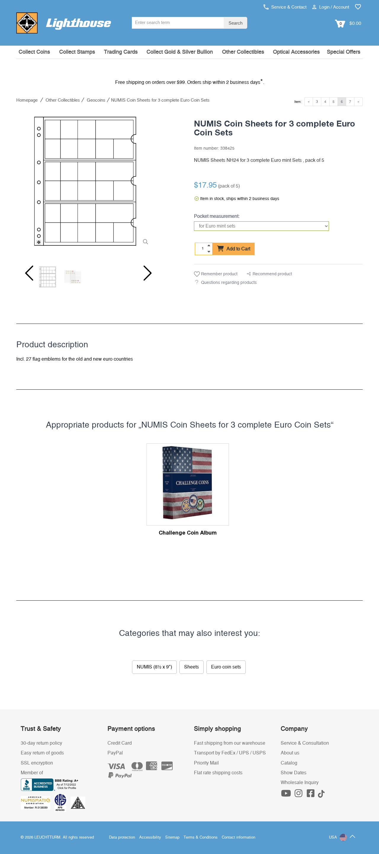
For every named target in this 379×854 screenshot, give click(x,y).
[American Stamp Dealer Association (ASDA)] (77, 802)
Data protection (122, 837)
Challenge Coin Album (188, 532)
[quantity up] (208, 245)
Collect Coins (34, 52)
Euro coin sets (226, 667)
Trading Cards (121, 52)
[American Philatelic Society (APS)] (62, 802)
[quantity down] (208, 251)
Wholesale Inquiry (300, 782)
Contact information (238, 837)
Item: (297, 101)
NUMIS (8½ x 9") (154, 667)
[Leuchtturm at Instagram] (299, 795)
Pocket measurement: (217, 216)
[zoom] (145, 242)
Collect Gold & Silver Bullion (180, 52)
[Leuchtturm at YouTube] (287, 795)
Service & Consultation (305, 743)
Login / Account (333, 7)
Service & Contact (288, 7)
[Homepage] (63, 22)
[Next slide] (144, 273)
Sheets (191, 667)
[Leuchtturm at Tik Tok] (321, 795)
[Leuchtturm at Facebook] (311, 795)
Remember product (218, 274)
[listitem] (85, 181)
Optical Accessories (296, 52)
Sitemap (172, 837)
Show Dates (293, 772)
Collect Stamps (77, 52)
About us (290, 753)
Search (236, 23)
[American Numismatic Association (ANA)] (37, 802)
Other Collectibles (243, 52)
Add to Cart (237, 249)
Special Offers (343, 52)
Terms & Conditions (201, 837)
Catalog (289, 763)
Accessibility (150, 837)
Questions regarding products (229, 283)
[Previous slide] (28, 273)
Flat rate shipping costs (218, 772)
